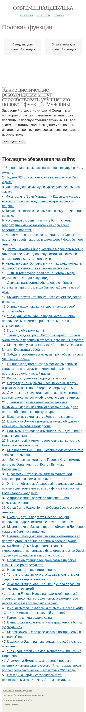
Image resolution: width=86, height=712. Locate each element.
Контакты (7, 695)
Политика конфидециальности (18, 699)
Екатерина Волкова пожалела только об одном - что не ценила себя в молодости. (40, 423)
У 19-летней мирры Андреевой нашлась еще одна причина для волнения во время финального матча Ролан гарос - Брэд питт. (42, 488)
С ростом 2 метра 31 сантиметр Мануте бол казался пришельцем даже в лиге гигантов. (37, 476)
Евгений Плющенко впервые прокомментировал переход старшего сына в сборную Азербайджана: (41, 538)
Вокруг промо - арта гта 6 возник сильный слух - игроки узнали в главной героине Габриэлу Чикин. (40, 385)
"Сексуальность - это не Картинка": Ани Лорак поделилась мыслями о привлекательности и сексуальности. (38, 321)
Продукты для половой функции (22, 46)
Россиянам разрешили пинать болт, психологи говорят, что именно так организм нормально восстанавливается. (38, 225)
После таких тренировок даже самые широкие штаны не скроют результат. (39, 562)
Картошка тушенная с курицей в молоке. (37, 378)
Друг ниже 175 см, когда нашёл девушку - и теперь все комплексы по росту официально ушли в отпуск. (42, 395)
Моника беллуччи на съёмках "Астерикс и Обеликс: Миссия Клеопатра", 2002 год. (42, 347)
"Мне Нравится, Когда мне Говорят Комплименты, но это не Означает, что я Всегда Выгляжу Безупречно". (41, 464)
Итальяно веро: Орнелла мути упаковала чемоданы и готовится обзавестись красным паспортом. (42, 265)
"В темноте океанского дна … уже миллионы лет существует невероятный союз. (40, 576)
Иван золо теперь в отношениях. (31, 569)
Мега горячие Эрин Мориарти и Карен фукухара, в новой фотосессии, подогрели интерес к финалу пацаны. (41, 201)
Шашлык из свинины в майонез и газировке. (40, 416)
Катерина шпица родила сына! (30, 617)
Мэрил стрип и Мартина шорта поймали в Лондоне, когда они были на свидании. (43, 529)
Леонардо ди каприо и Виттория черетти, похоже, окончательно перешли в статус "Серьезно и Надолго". (43, 337)
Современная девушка (43, 7)
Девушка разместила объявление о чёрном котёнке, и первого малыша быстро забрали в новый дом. (41, 287)
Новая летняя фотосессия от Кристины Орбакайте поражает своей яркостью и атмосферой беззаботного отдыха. (42, 239)
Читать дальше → (14, 141)
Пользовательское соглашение (29, 695)
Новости (43, 15)
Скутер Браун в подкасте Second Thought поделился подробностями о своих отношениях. (38, 519)
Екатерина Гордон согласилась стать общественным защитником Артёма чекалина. (36, 677)
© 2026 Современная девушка (17, 690)
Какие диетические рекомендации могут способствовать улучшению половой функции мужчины (36, 96)
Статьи (59, 15)
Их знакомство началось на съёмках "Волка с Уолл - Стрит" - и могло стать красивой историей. (42, 610)
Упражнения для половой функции (63, 46)
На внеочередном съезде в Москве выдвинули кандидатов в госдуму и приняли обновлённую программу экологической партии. (39, 368)
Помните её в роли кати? (25, 330)
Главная (26, 15)
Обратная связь (10, 704)
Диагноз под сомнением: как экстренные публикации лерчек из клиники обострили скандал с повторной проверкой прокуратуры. (40, 407)
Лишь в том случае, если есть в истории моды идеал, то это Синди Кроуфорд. (38, 275)
